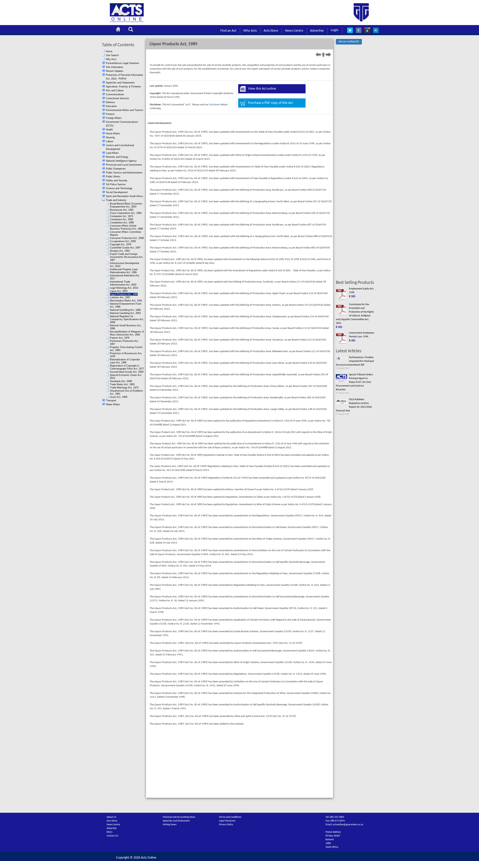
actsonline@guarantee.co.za (348, 824)
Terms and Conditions (230, 817)
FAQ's (109, 832)
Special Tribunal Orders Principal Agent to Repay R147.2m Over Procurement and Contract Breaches (354, 382)
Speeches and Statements (176, 820)
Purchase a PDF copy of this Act (270, 103)
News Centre (294, 31)
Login (334, 30)
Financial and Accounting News (179, 817)
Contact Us (112, 835)
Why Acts (250, 31)
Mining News (169, 824)
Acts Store (271, 31)
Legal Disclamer (227, 820)
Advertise (317, 31)
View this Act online (262, 89)
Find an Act (228, 31)
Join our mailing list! (348, 41)
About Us (111, 817)
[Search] (132, 30)
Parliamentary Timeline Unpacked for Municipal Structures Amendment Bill (355, 361)
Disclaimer (214, 104)
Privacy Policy (226, 824)
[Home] (119, 30)
